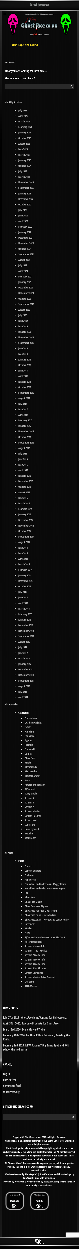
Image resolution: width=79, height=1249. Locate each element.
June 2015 (23, 498)
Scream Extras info (34, 972)
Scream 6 (29, 802)
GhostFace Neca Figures (36, 906)
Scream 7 (29, 807)
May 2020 (23, 326)
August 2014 (24, 542)
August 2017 (24, 398)
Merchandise (31, 771)
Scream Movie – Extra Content (40, 977)
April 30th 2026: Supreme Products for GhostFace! (31, 1023)
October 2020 (24, 298)
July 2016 (22, 453)
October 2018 (24, 365)
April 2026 (23, 116)
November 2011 (26, 675)
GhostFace (30, 758)
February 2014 (25, 569)
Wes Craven (30, 838)
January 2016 (24, 475)
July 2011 (22, 691)
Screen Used (30, 820)
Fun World (30, 749)
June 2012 (23, 653)
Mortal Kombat (32, 776)
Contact (28, 866)
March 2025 (24, 154)
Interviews (30, 924)
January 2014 (24, 575)
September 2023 (26, 188)
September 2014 (26, 536)
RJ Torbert (30, 789)
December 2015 (25, 481)
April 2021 (23, 271)
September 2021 (26, 254)
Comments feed (12, 1086)
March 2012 (24, 658)
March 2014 (24, 564)
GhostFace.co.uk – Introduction (40, 915)
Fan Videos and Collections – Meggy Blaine (45, 884)
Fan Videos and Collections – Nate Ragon (45, 888)
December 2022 (25, 199)
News (27, 933)
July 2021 (22, 265)
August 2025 (24, 143)
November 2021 (26, 243)
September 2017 (26, 392)
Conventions (31, 718)
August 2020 (24, 309)
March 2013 (24, 608)
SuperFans (30, 824)
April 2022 (23, 221)
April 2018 (23, 376)
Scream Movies (32, 811)
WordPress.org (11, 1092)
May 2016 (23, 464)
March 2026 (24, 121)
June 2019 (23, 348)
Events (28, 727)
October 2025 (24, 138)
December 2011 (25, 669)
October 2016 (24, 437)
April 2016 (23, 470)
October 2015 (24, 486)
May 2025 (23, 149)
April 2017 (23, 415)
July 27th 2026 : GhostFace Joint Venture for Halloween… (35, 1018)
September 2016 (26, 442)
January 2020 (24, 332)
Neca (27, 780)
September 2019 (26, 343)
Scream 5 (29, 798)
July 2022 (22, 210)
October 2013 (24, 586)
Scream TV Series (33, 815)
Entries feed (9, 1080)
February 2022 (25, 226)
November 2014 (26, 525)
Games (28, 753)
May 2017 (23, 409)
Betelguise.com (51, 1181)
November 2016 (26, 431)
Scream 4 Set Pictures (35, 968)
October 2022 (24, 204)
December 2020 (25, 287)
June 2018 (23, 370)
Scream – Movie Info (35, 946)
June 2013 (23, 597)
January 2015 (24, 514)
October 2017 (24, 387)
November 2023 (26, 182)
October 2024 (24, 166)
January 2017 (24, 426)
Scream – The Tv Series (36, 950)
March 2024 (24, 177)
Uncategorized (32, 829)
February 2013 (25, 614)
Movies (28, 928)
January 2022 (24, 232)
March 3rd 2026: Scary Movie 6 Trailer (24, 1029)
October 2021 (24, 249)
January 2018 (24, 381)
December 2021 (25, 237)
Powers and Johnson (35, 784)
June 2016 (23, 459)
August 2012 (24, 641)
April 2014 (23, 558)
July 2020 (22, 315)
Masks (28, 762)
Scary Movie (31, 793)
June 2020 (23, 320)
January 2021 (24, 282)
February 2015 (25, 509)
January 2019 (24, 359)
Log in (6, 1074)
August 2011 (24, 686)
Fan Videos (30, 736)
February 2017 (25, 420)
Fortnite (29, 744)
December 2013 (25, 581)
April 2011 (23, 697)
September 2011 (26, 680)
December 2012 (25, 625)
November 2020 (26, 293)
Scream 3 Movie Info (35, 959)
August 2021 (24, 260)
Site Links (29, 981)
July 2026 (22, 110)
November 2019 (26, 337)
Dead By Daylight (33, 722)
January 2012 (24, 664)
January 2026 (24, 132)
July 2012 (22, 647)
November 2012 (26, 630)
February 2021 (25, 276)
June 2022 (23, 215)
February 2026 (25, 127)
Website (29, 833)
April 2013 (23, 603)
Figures (28, 740)
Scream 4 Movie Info (35, 964)
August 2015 (24, 492)
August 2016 (24, 448)
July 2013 (22, 592)
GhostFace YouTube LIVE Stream (41, 910)
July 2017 (22, 403)
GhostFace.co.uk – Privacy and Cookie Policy (47, 919)
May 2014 (23, 553)
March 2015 (24, 503)
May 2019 (23, 354)
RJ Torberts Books (33, 941)
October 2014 (24, 531)
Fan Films (29, 731)
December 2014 (25, 520)
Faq (26, 893)
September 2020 (26, 304)
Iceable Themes (45, 1185)
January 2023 (24, 193)
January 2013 (24, 619)
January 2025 (24, 160)
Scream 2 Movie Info (35, 955)
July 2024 (22, 171)
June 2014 (23, 547)
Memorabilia (31, 767)
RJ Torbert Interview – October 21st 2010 (45, 937)
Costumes (29, 875)
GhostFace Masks (33, 902)
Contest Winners (33, 870)
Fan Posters (30, 879)
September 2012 (26, 636)
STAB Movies (31, 986)
